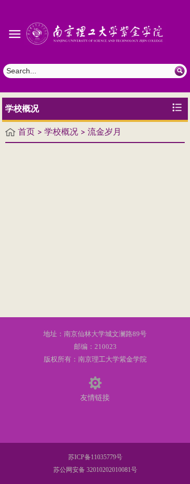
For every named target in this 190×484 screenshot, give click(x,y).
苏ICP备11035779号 (95, 457)
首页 (26, 131)
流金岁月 (104, 131)
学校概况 (61, 131)
